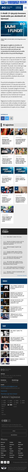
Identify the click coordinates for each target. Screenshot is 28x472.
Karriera (20, 457)
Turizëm (11, 450)
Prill (3, 410)
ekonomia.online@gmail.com (9, 386)
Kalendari (20, 448)
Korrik (15, 404)
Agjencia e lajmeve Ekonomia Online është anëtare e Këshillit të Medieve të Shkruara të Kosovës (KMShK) (17, 468)
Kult (10, 446)
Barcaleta (20, 453)
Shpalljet (11, 457)
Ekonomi (3, 442)
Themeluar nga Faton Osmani (9, 394)
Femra (2, 457)
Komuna (3, 448)
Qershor (4, 414)
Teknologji (20, 455)
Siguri (10, 448)
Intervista (11, 455)
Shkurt (3, 406)
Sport (2, 444)
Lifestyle (3, 446)
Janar (3, 404)
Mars (3, 408)
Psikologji (3, 455)
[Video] (7, 193)
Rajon (2, 453)
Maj (3, 412)
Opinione (11, 444)
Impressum (4, 391)
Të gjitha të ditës (21, 275)
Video (19, 442)
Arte (19, 446)
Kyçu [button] (14, 431)
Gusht (15, 406)
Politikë (11, 442)
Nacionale (20, 444)
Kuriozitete (3, 450)
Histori (11, 453)
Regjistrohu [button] (14, 435)
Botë (19, 450)
